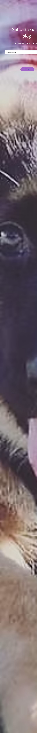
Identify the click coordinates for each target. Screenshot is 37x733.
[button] (27, 69)
